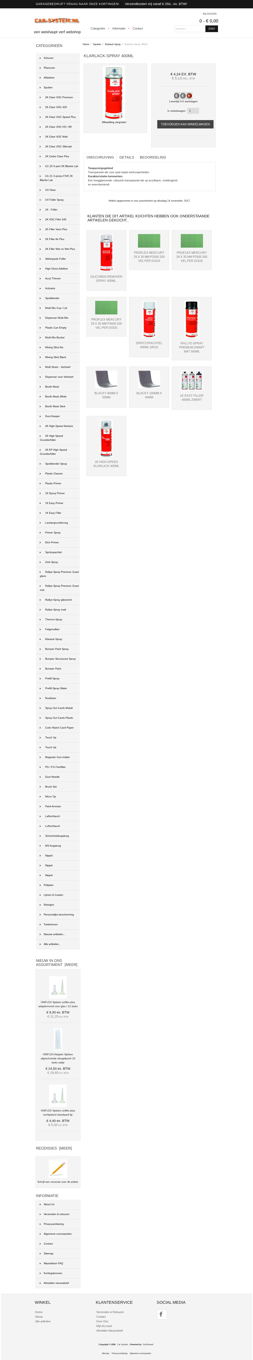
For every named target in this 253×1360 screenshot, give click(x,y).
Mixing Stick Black (55, 357)
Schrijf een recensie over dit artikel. (58, 1182)
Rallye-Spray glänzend (58, 599)
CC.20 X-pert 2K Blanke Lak (61, 166)
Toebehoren (51, 924)
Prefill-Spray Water (56, 688)
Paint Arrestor (53, 806)
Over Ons (102, 1321)
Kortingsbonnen (53, 1273)
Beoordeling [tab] (153, 157)
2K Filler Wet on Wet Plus (60, 249)
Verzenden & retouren (56, 1214)
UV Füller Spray (54, 199)
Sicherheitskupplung (57, 836)
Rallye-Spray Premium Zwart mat (59, 588)
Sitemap (48, 1253)
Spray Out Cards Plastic (59, 717)
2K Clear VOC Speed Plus (60, 117)
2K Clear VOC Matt (56, 136)
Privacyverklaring (54, 1224)
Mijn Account (104, 1326)
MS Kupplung (53, 845)
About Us (49, 1204)
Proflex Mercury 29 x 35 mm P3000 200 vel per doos (106, 323)
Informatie (118, 28)
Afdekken (49, 77)
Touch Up (50, 737)
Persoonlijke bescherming (59, 914)
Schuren (49, 58)
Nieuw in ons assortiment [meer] (56, 963)
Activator (50, 288)
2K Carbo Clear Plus (57, 156)
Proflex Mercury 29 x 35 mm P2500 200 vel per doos (191, 256)
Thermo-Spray (53, 619)
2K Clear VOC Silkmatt (58, 146)
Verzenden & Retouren (110, 1312)
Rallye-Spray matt (55, 609)
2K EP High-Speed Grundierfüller (53, 451)
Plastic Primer (53, 483)
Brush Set (51, 786)
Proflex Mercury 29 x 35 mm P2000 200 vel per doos (149, 256)
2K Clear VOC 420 (56, 107)
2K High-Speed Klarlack (59, 426)
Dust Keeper (52, 416)
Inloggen (210, 13)
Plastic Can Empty (55, 327)
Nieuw (39, 1316)
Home (86, 44)
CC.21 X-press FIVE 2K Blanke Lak (56, 178)
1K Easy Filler (53, 513)
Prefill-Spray (52, 678)
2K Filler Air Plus (54, 239)
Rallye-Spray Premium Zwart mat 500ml (191, 347)
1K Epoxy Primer (55, 493)
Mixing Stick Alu (54, 347)
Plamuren (49, 67)
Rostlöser (50, 698)
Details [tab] (126, 157)
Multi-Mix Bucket (54, 337)
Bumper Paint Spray (57, 649)
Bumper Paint (53, 668)
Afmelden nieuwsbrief (56, 1283)
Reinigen (49, 904)
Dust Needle (52, 776)
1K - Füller (51, 209)
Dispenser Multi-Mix (56, 317)
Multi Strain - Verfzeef (57, 367)
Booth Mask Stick (55, 406)
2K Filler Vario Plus (56, 229)
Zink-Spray (51, 562)
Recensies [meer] (54, 1148)
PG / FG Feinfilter (55, 767)
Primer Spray (53, 532)
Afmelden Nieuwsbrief (109, 1330)
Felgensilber (52, 629)
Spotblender (52, 298)
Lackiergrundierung (56, 522)
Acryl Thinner (53, 278)
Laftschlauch (52, 816)
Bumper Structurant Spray (60, 658)
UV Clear (50, 190)
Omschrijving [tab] (100, 157)
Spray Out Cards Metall (59, 708)
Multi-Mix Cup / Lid (56, 308)
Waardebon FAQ (53, 1263)
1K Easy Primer (54, 503)
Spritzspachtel (53, 552)
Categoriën (98, 28)
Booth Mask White (55, 396)
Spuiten (97, 44)
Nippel (49, 855)
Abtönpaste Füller (55, 258)
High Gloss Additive (56, 268)
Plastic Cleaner (54, 473)
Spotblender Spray (56, 463)
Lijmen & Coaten (53, 895)
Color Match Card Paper (59, 727)
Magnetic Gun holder (57, 757)
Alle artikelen (43, 1321)
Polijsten (49, 885)
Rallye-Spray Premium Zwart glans (59, 574)
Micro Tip (50, 796)
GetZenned (148, 1344)
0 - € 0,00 (208, 20)
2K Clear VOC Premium (59, 97)
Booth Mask (52, 386)
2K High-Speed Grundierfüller (51, 438)
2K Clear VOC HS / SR (58, 126)
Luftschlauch (52, 826)
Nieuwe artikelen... (54, 934)
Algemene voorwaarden (58, 1233)
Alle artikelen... (52, 944)
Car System (122, 1344)
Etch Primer (52, 542)
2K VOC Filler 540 (55, 219)
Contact (138, 28)
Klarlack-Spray (113, 44)
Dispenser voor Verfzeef (59, 376)
